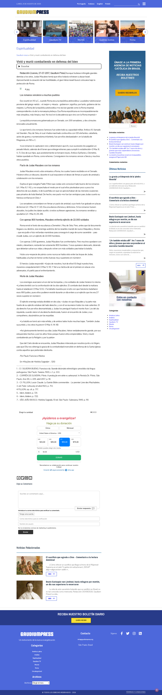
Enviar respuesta (84, 508)
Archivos (28, 682)
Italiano (91, 4)
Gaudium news (22, 55)
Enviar (25, 532)
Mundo (111, 324)
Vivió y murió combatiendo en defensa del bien (47, 62)
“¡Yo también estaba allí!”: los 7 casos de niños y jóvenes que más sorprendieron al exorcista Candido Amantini (125, 150)
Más (50, 574)
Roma (111, 326)
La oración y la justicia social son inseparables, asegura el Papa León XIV (125, 156)
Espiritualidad (25, 48)
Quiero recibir (81, 620)
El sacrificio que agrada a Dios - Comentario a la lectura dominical (72, 558)
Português (81, 4)
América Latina (114, 315)
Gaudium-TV (113, 322)
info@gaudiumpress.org (85, 639)
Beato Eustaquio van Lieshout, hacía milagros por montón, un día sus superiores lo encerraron (73, 583)
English (100, 4)
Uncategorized (114, 329)
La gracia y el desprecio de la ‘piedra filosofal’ (124, 137)
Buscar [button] (133, 126)
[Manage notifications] (157, 690)
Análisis (112, 318)
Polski (107, 4)
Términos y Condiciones (135, 692)
